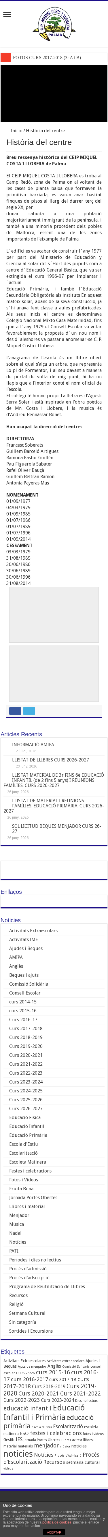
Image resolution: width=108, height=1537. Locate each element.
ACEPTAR (54, 1532)
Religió (16, 1304)
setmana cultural (83, 1462)
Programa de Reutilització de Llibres (47, 1286)
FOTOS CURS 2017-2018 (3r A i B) (47, 57)
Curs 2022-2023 (26, 1073)
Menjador (19, 1215)
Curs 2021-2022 (26, 1064)
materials (25, 1446)
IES (19, 1439)
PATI (13, 1251)
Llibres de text (71, 1440)
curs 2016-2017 (29, 1379)
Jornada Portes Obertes (33, 1197)
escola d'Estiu (42, 1427)
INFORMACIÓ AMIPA (33, 744)
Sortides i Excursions (31, 1331)
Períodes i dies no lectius (35, 1260)
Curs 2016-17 (23, 1019)
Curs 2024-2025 (26, 1091)
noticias (79, 1446)
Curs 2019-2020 (26, 1046)
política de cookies (56, 1522)
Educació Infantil (26, 1126)
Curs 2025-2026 (26, 1099)
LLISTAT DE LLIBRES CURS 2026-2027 (50, 760)
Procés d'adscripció (29, 1277)
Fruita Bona (21, 1188)
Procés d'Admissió (68, 1455)
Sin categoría (22, 1322)
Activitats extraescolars (65, 1361)
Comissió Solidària (28, 984)
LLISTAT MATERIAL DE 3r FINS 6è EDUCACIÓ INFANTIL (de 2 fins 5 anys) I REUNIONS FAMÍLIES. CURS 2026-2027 (53, 780)
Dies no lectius (86, 1401)
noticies (18, 1454)
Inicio (16, 130)
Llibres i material (27, 1206)
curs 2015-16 (23, 1010)
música (65, 1446)
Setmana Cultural (27, 1313)
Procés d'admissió (28, 1269)
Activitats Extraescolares (24, 1360)
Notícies (17, 1242)
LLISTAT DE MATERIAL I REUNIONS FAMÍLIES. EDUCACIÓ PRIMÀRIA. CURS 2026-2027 (53, 806)
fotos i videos (93, 1434)
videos (8, 1468)
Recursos (18, 1295)
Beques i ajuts (24, 975)
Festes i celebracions (30, 1171)
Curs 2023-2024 (26, 1082)
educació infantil (27, 1408)
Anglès (16, 966)
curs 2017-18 (62, 1379)
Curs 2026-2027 (26, 1108)
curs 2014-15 (23, 1002)
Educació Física (25, 1117)
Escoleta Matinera (27, 1162)
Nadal (15, 1233)
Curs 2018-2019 (26, 1037)
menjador (46, 1445)
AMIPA (16, 957)
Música (16, 1224)
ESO (24, 1433)
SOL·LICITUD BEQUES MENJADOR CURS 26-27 (56, 828)
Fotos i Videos (23, 1180)
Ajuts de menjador (32, 1367)
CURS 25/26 (25, 1373)
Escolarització (23, 1153)
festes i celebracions (56, 1433)
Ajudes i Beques (26, 948)
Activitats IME (23, 939)
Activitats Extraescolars (33, 930)
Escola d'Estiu (23, 1144)
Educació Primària (28, 1135)
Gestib (8, 1439)
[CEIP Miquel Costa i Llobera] (54, 23)
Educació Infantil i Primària (44, 1412)
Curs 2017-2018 (26, 1028)
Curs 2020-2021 (26, 1055)
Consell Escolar (25, 993)
